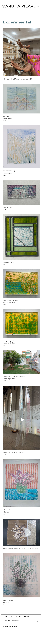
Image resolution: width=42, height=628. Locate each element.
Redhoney (15, 620)
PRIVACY (8, 616)
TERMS (26, 616)
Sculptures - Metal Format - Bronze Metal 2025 (21, 79)
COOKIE (17, 616)
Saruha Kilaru (19, 6)
